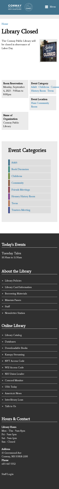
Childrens (44, 87)
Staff (7, 306)
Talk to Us (10, 406)
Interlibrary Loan (14, 399)
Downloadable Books (16, 348)
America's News (13, 393)
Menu (53, 6)
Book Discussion (20, 169)
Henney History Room (23, 196)
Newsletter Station (15, 313)
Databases (10, 341)
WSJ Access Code (14, 367)
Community (17, 182)
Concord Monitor (14, 380)
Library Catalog (13, 335)
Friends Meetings (20, 189)
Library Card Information (18, 287)
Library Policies (13, 280)
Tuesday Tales (11, 253)
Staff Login (7, 474)
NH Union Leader (14, 373)
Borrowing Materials (16, 293)
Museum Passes (13, 300)
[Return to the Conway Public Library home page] (19, 9)
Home (5, 23)
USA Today (11, 386)
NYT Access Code (14, 360)
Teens (50, 90)
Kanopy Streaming (15, 354)
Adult (34, 87)
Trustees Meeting (20, 210)
